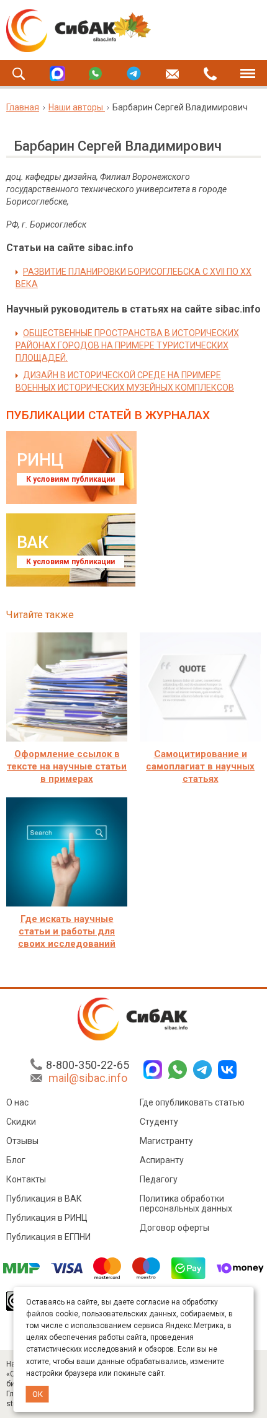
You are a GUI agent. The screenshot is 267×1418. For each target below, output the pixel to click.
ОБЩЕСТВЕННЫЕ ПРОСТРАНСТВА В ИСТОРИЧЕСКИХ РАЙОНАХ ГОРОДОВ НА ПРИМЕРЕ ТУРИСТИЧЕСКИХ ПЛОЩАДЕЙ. (127, 345)
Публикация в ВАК (44, 1198)
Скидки (21, 1122)
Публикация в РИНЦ (47, 1218)
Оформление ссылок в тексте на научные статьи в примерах (67, 766)
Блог (15, 1160)
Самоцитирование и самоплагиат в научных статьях (200, 766)
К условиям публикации (70, 479)
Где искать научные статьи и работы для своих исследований (66, 931)
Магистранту (166, 1141)
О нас (17, 1102)
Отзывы (22, 1141)
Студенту (159, 1122)
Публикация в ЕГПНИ (48, 1237)
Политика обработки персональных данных (186, 1203)
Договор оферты (174, 1228)
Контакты (26, 1179)
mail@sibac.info (87, 1077)
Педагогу (159, 1179)
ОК (37, 1394)
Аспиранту (162, 1160)
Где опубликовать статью (192, 1102)
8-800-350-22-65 (87, 1064)
